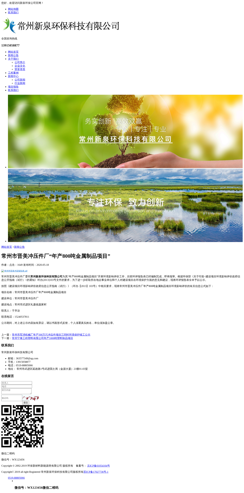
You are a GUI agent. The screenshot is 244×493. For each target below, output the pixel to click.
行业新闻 (20, 83)
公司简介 (20, 62)
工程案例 (13, 72)
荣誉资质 (20, 69)
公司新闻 (20, 79)
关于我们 (13, 58)
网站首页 (13, 51)
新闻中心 (13, 76)
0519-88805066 (16, 477)
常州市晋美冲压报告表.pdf (15, 271)
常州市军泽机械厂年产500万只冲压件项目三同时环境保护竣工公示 (51, 334)
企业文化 (20, 65)
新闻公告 (13, 55)
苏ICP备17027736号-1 (95, 471)
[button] (30, 398)
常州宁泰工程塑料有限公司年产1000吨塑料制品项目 (42, 338)
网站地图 (13, 9)
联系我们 (13, 12)
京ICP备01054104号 (98, 465)
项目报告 (13, 86)
